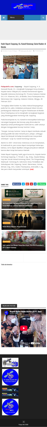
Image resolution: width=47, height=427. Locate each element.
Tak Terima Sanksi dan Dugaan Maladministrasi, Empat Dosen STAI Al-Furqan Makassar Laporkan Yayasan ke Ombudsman (22, 204)
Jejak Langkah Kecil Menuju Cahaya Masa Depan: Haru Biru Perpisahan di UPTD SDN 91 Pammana (23, 246)
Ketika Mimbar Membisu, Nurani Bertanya (14, 226)
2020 (26, 424)
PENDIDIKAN (39, 51)
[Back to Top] (24, 422)
